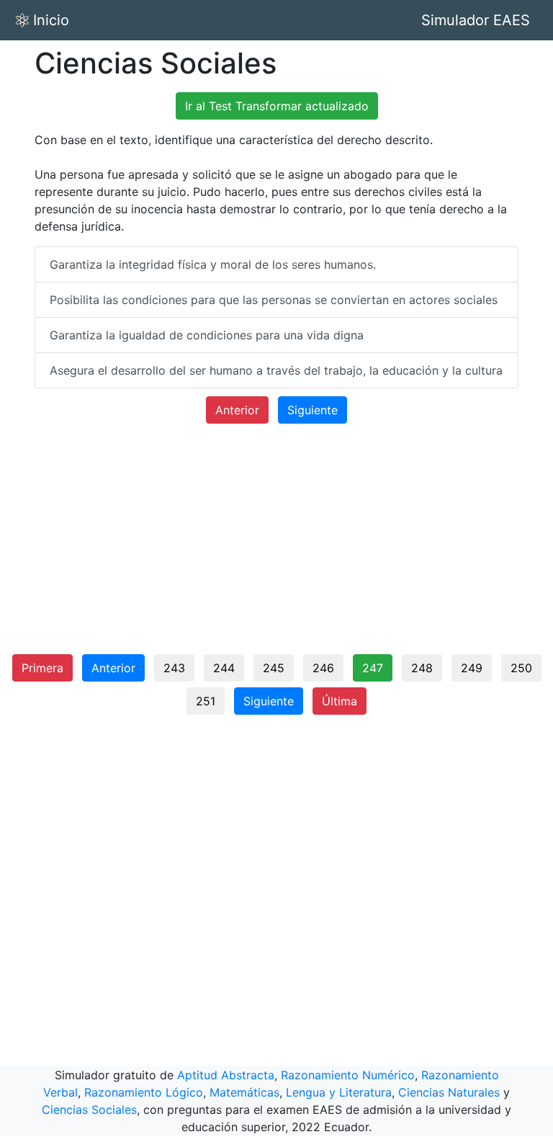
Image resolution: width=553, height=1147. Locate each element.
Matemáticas (244, 1092)
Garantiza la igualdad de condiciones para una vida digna (207, 335)
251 (205, 701)
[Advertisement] (276, 545)
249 (471, 668)
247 (372, 668)
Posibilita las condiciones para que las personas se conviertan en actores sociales (274, 300)
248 (422, 668)
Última (339, 701)
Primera (42, 668)
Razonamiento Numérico (348, 1075)
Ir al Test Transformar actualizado (277, 106)
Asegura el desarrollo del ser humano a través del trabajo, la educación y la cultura (276, 370)
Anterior (237, 410)
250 (521, 668)
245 (273, 668)
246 (323, 668)
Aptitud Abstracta (225, 1075)
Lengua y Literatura (339, 1092)
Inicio (51, 20)
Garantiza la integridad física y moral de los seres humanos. (213, 264)
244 (224, 668)
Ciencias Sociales (89, 1109)
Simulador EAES (475, 20)
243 (174, 668)
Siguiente (312, 410)
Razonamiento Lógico (143, 1092)
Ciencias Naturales (449, 1092)
